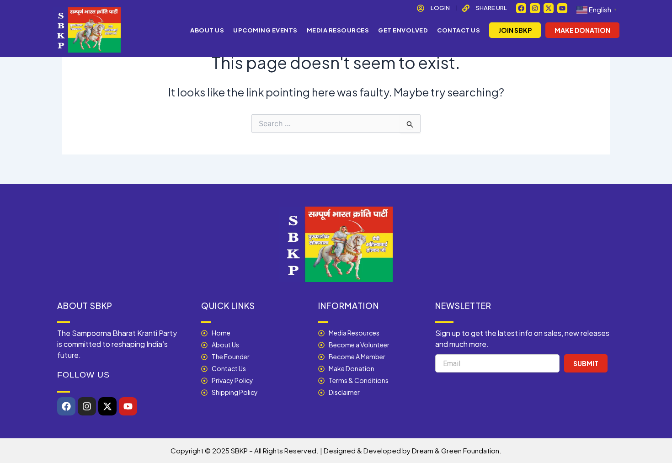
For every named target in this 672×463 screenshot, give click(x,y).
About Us (207, 30)
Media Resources (338, 30)
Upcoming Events (265, 30)
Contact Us (458, 30)
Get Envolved (403, 30)
